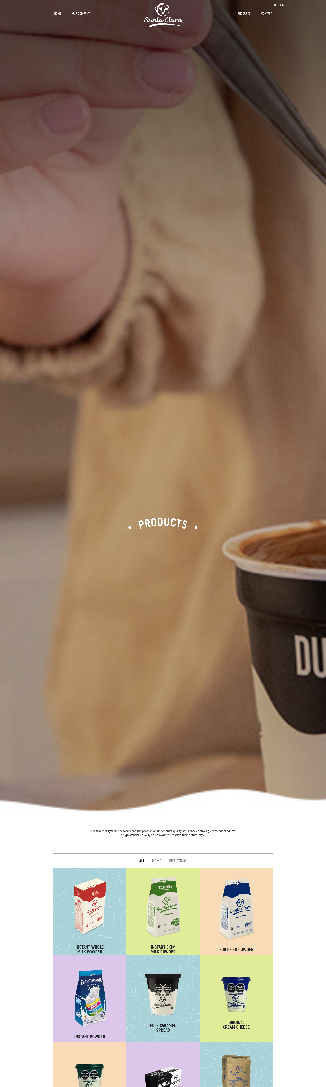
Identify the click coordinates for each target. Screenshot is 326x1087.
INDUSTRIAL (178, 860)
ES (275, 4)
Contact (266, 13)
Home (57, 13)
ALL (142, 860)
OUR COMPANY (81, 13)
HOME (156, 860)
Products (244, 13)
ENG (282, 4)
